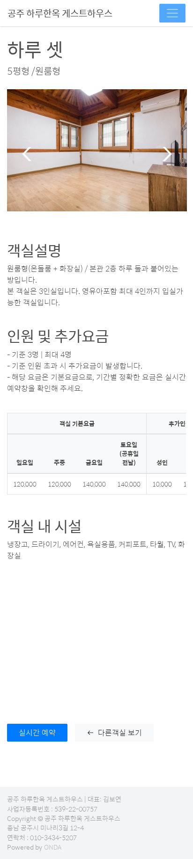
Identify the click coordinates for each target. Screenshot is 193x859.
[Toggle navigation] (172, 13)
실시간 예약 (37, 732)
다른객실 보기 (120, 732)
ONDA (52, 847)
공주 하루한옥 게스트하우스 (59, 13)
